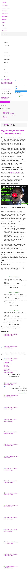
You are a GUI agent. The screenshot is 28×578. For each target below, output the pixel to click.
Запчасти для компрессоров (9, 115)
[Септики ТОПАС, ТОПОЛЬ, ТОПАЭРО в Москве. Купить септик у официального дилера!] (7, 81)
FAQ (3, 25)
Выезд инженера (6, 8)
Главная (4, 2)
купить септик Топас (15, 172)
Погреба (5, 117)
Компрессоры (6, 112)
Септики (5, 110)
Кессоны (5, 119)
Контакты (4, 30)
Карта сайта (7, 369)
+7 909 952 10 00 (6, 89)
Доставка (4, 10)
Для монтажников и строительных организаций (5, 99)
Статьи (3, 22)
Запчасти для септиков (8, 113)
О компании (4, 5)
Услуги (4, 116)
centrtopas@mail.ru (22, 392)
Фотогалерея (5, 16)
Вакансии (4, 19)
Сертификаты (5, 13)
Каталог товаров (5, 102)
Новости (4, 28)
